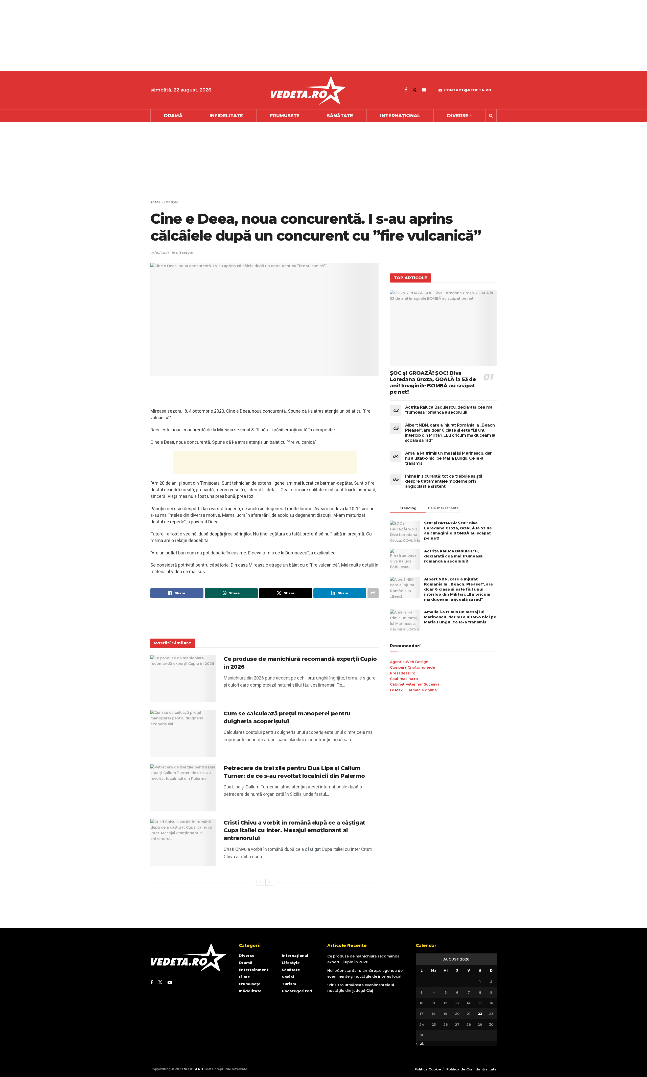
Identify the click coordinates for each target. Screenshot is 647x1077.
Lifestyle (171, 202)
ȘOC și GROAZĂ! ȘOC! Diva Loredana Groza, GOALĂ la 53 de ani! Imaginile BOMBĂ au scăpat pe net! (433, 382)
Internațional (400, 116)
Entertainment (253, 970)
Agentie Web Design (409, 662)
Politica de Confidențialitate (471, 1069)
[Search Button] (491, 115)
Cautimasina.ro (404, 678)
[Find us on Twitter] (414, 90)
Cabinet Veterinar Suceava (415, 684)
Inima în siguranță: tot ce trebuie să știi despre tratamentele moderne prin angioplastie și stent (443, 481)
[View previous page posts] (260, 882)
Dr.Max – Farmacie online (413, 690)
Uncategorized (297, 991)
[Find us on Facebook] (406, 90)
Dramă (173, 116)
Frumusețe (284, 116)
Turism (289, 984)
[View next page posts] (269, 882)
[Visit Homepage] (308, 90)
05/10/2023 (159, 253)
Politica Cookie (427, 1069)
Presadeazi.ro (402, 673)
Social (288, 977)
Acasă (155, 202)
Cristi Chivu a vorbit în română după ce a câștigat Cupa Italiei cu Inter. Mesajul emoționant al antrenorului (294, 830)
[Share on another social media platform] (373, 593)
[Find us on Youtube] (424, 90)
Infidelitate (226, 116)
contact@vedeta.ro (467, 90)
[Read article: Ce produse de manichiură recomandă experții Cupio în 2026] (183, 678)
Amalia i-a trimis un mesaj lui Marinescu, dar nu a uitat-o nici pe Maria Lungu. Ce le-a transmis (448, 458)
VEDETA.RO (193, 1069)
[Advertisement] (151, 35)
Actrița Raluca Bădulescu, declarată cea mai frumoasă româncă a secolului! (449, 410)
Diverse (457, 116)
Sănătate (340, 116)
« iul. (420, 1043)
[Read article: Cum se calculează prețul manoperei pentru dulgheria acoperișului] (183, 733)
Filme (244, 977)
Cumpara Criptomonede (412, 667)
